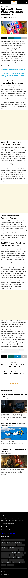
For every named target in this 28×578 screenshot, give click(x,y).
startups (22, 559)
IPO (7, 555)
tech (3, 562)
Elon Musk (21, 547)
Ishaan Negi (4, 398)
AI (23, 540)
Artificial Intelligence (16, 542)
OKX (17, 352)
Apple (3, 352)
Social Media (5, 559)
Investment (20, 552)
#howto (8, 540)
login (5, 479)
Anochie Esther (6, 17)
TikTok (18, 562)
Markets (17, 555)
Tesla (14, 562)
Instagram (13, 552)
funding (16, 550)
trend (23, 562)
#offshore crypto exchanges (16, 349)
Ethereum (4, 550)
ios (25, 552)
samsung (19, 557)
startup (16, 559)
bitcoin (3, 545)
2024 (13, 540)
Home (2, 6)
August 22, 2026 (11, 398)
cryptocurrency (20, 545)
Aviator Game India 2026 (8, 534)
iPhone (3, 555)
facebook (10, 550)
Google (13, 352)
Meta (22, 555)
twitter (8, 564)
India (8, 552)
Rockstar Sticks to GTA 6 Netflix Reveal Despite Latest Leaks (13, 76)
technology (8, 562)
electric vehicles (13, 547)
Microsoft (4, 557)
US (12, 564)
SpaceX (11, 559)
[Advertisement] (14, 125)
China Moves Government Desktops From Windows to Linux (14, 70)
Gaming (21, 550)
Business (6, 6)
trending (4, 564)
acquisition (18, 540)
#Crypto (3, 540)
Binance (8, 352)
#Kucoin (6, 349)
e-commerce (5, 547)
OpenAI (13, 557)
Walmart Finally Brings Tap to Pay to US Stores (13, 73)
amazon (3, 542)
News (9, 557)
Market (11, 555)
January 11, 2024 (15, 17)
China (14, 545)
